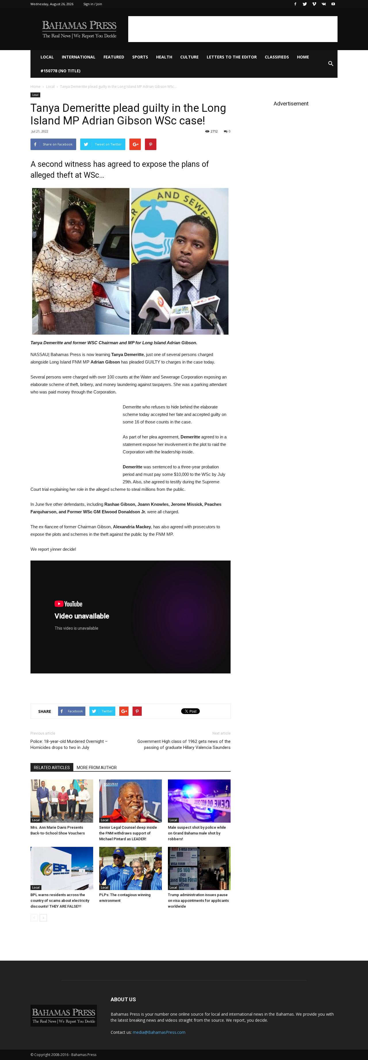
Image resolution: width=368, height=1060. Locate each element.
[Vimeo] (314, 4)
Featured (113, 57)
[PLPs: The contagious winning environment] (130, 868)
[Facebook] (295, 4)
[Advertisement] (233, 29)
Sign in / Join (92, 4)
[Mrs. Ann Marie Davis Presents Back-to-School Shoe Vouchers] (61, 801)
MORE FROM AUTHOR (97, 767)
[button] (331, 64)
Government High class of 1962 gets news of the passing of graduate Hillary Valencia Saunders (184, 744)
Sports (140, 57)
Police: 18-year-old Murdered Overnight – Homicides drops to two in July (69, 744)
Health (164, 57)
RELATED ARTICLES (52, 767)
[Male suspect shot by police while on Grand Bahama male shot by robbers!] (199, 801)
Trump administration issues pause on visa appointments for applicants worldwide (198, 900)
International (78, 57)
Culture (189, 57)
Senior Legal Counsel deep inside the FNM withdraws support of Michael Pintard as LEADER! (128, 833)
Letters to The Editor (232, 57)
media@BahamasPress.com (159, 1032)
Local (47, 57)
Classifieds (277, 57)
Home (303, 57)
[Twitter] (304, 4)
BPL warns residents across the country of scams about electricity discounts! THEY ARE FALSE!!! (59, 900)
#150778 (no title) (60, 70)
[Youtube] (333, 4)
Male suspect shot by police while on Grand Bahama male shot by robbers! (197, 833)
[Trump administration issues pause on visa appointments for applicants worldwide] (199, 868)
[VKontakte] (323, 4)
